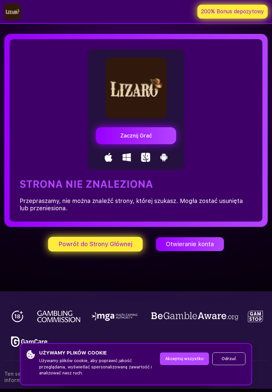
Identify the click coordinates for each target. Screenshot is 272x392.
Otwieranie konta (190, 244)
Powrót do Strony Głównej (95, 244)
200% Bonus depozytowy (232, 11)
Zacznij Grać (136, 136)
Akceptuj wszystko (184, 358)
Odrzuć (229, 358)
